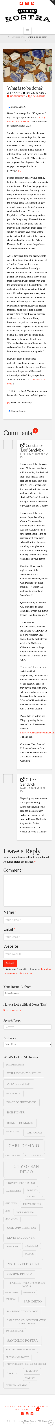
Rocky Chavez (11, 1292)
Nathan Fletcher (23, 1264)
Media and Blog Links (17, 1406)
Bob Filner (15, 1112)
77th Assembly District (24, 1073)
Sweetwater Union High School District (26, 1364)
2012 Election (18, 1084)
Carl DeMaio (24, 1145)
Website (10, 946)
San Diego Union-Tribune (20, 1349)
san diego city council (22, 1311)
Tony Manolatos (16, 1385)
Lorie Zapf (12, 1246)
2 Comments (37, 97)
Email (9, 929)
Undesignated (17, 97)
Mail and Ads (31, 1246)
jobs (8, 1211)
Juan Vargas (12, 1219)
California (34, 1132)
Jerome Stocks (35, 1197)
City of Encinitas (34, 1156)
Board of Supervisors (21, 1102)
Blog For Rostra (40, 1406)
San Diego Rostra (22, 1340)
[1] (19, 170)
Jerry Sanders (32, 1204)
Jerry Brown (11, 1203)
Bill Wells (13, 1093)
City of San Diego (26, 1169)
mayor (29, 1253)
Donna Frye (32, 1190)
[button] (27, 30)
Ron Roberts (29, 1292)
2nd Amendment (15, 1065)
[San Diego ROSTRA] (38, 1409)
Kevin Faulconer (21, 1237)
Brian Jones (13, 1132)
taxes (12, 1373)
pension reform (19, 1274)
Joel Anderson (25, 1212)
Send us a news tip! (12, 1010)
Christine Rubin (13, 1156)
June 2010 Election (21, 1227)
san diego (33, 1301)
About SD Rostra (24, 1409)
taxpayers (32, 1371)
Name (9, 912)
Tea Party (30, 1378)
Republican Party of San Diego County (27, 1284)
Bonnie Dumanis (20, 1123)
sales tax (11, 1299)
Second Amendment (17, 1357)
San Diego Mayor (15, 1331)
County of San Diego (20, 1182)
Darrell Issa (13, 1191)
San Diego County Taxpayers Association (26, 1322)
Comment (13, 870)
